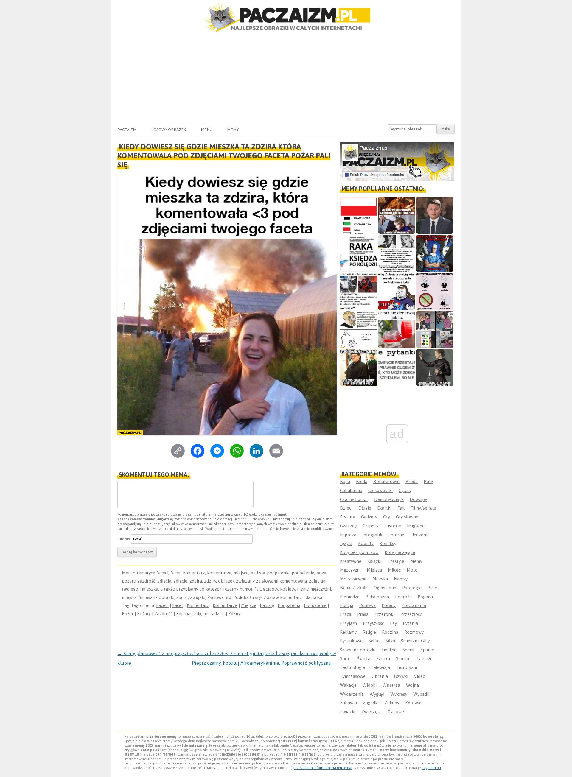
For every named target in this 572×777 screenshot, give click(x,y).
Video (419, 676)
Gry (386, 516)
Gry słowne (407, 516)
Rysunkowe (351, 640)
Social (408, 649)
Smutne (389, 649)
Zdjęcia (183, 613)
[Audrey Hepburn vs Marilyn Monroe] (396, 253)
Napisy (401, 578)
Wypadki (421, 694)
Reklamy (348, 632)
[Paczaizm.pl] (285, 17)
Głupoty (370, 525)
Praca (345, 614)
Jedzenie (421, 534)
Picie (432, 587)
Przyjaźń (348, 623)
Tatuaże (424, 658)
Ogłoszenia (385, 587)
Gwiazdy (348, 525)
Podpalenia (289, 605)
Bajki (345, 481)
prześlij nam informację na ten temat (322, 768)
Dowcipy (418, 499)
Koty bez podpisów (359, 552)
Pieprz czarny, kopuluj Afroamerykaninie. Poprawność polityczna (264, 663)
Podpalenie (315, 605)
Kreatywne (350, 561)
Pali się (267, 605)
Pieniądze (350, 596)
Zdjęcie (201, 613)
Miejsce (248, 605)
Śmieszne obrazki (357, 649)
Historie (392, 525)
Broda (411, 481)
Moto (412, 569)
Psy (393, 623)
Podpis (123, 539)
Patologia (412, 587)
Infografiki (372, 534)
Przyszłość (373, 623)
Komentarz (198, 605)
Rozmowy (414, 632)
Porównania (414, 605)
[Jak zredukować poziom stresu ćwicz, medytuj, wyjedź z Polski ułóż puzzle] (434, 291)
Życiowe (396, 711)
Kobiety (366, 543)
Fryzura (347, 516)
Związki (347, 711)
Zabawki (348, 702)
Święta (363, 658)
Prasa (363, 614)
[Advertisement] (285, 77)
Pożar (127, 613)
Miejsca (374, 569)
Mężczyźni (350, 569)
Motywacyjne (353, 578)
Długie (364, 507)
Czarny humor (354, 499)
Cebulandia (351, 490)
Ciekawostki (380, 490)
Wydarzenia (352, 694)
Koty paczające (400, 552)
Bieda (361, 481)
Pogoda (425, 596)
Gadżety (369, 516)
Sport (345, 658)
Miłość (394, 569)
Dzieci (346, 507)
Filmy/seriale (423, 507)
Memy (233, 129)
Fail (401, 507)
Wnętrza (391, 685)
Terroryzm (406, 667)
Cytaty (405, 490)
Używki (401, 676)
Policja (346, 605)
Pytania (410, 623)
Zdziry (234, 613)
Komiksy (388, 543)
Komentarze (225, 605)
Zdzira (218, 613)
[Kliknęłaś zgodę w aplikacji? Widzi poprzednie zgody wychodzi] (434, 329)
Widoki (370, 685)
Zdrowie (413, 702)
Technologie (352, 667)
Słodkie (403, 658)
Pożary (144, 613)
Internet (397, 534)
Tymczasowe (353, 676)
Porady (389, 605)
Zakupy (392, 702)
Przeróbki (384, 614)
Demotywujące (389, 499)
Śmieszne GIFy (415, 640)
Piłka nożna (377, 596)
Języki (346, 543)
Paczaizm (126, 129)
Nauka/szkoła (354, 587)
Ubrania (380, 676)
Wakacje (348, 685)
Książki (374, 561)
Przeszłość (411, 614)
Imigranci (416, 525)
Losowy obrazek (168, 129)
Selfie (374, 640)
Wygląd (377, 694)
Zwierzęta (371, 711)
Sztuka (383, 658)
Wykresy (398, 694)
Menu (206, 129)
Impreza (348, 534)
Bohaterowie (386, 481)
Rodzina (390, 632)
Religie (369, 632)
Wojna (412, 685)
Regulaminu (431, 768)
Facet (177, 605)
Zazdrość (163, 613)
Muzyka (380, 578)
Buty (428, 481)
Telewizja (380, 667)
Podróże (403, 596)
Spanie (427, 649)
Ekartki (384, 507)
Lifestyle (395, 561)
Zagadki (371, 702)
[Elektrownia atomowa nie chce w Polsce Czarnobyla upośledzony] (358, 329)
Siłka (390, 640)
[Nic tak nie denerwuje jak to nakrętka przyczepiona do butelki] (396, 329)
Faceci (162, 605)
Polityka (367, 605)
